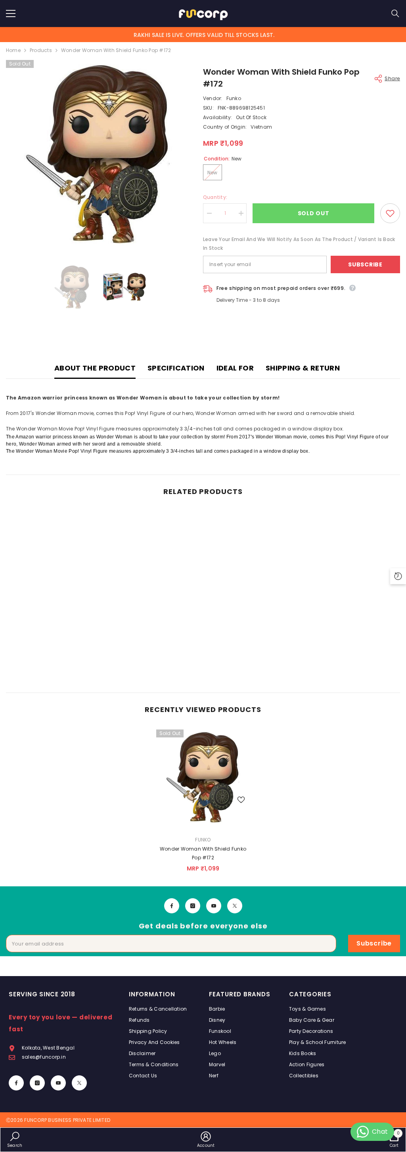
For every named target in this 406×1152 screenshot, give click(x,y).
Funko (233, 98)
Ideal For (235, 368)
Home (13, 50)
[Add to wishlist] (390, 213)
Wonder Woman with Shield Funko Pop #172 (203, 853)
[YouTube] (213, 905)
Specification (176, 368)
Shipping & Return (303, 368)
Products (41, 50)
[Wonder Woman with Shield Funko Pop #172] (203, 776)
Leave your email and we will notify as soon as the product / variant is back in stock (299, 243)
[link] (53, 662)
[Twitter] (234, 905)
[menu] (10, 13)
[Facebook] (171, 905)
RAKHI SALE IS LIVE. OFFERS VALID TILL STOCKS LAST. (204, 35)
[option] (98, 152)
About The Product (95, 368)
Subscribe (365, 264)
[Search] (395, 13)
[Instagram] (192, 905)
